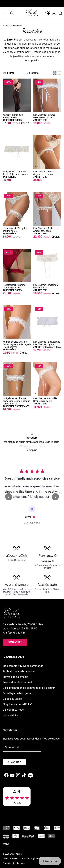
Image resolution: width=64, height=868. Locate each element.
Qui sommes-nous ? (14, 709)
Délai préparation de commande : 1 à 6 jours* (29, 687)
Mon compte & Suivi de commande (23, 665)
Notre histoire (10, 715)
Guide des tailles (12, 698)
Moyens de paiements (15, 676)
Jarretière (17, 25)
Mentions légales (11, 858)
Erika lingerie (16, 854)
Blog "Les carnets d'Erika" (17, 704)
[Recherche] (13, 13)
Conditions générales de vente (36, 858)
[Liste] (59, 73)
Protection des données (14, 863)
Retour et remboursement (17, 682)
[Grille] (55, 73)
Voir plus (32, 450)
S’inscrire (14, 762)
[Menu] (3, 13)
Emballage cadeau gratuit (17, 693)
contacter (15, 642)
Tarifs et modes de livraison (19, 671)
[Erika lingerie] (32, 12)
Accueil (6, 25)
